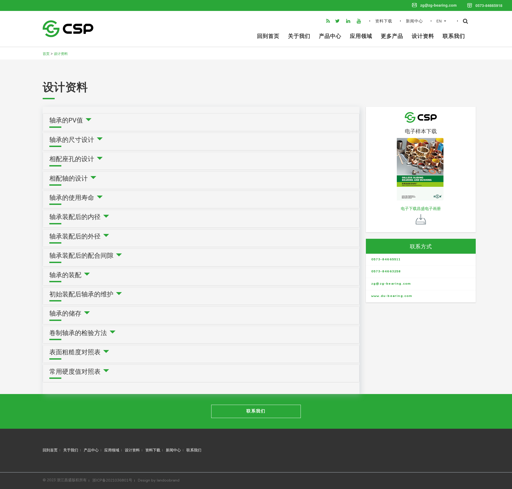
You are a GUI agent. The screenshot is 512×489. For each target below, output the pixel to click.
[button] (443, 21)
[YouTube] (360, 21)
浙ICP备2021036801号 (112, 480)
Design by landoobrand (158, 480)
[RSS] (328, 21)
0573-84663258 (386, 271)
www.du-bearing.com (392, 296)
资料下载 (383, 21)
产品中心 (330, 36)
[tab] (201, 122)
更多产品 (392, 36)
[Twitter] (338, 21)
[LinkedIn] (349, 21)
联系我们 (454, 36)
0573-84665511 (386, 259)
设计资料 (423, 36)
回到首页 (268, 36)
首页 (46, 53)
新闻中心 (414, 21)
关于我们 (299, 36)
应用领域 (361, 36)
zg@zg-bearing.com (391, 283)
